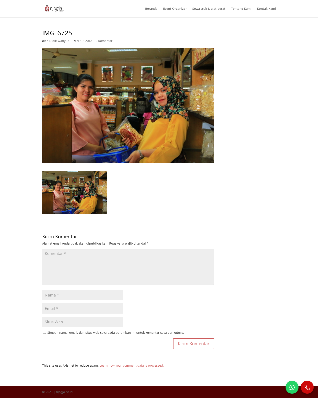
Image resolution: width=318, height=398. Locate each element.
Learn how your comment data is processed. (132, 365)
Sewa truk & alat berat (208, 9)
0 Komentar (104, 41)
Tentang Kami (241, 9)
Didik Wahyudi (59, 41)
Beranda (151, 9)
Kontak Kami (266, 9)
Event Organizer (175, 9)
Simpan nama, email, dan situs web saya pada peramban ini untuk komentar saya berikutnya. (115, 332)
